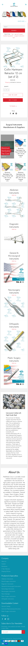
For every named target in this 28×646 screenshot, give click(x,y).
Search (14, 30)
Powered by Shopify (17, 638)
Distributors (4, 566)
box (13, 34)
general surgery (19, 34)
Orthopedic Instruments (7, 599)
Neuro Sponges (5, 594)
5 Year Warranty (5, 569)
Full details (12, 106)
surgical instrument (19, 36)
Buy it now (13, 100)
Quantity (6, 86)
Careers (3, 564)
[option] (14, 16)
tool (14, 38)
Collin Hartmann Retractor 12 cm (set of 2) (13, 73)
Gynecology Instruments (7, 589)
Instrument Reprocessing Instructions (11, 609)
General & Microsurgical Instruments (11, 586)
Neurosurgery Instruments (8, 591)
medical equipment (8, 36)
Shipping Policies (5, 571)
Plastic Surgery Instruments (8, 596)
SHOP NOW (22, 21)
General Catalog (5, 606)
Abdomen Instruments (7, 579)
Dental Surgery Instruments (8, 581)
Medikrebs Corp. (8, 638)
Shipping (7, 82)
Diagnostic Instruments (7, 584)
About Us (3, 561)
